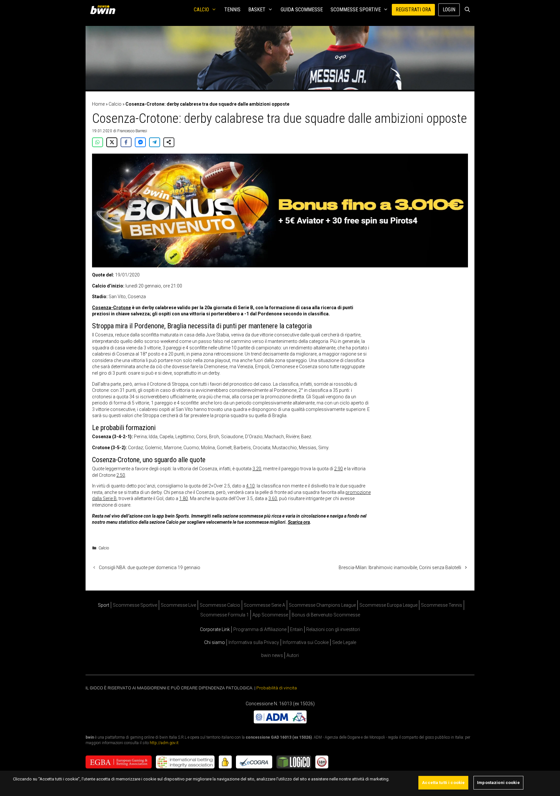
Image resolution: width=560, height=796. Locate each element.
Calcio (201, 9)
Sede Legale (344, 642)
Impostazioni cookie (498, 782)
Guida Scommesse (302, 9)
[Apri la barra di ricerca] (467, 9)
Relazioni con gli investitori (333, 629)
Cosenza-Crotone (111, 307)
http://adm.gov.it (164, 742)
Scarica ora (299, 522)
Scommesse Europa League (388, 605)
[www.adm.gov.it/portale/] (280, 721)
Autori (292, 655)
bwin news (272, 655)
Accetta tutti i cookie (443, 782)
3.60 (272, 498)
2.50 (120, 475)
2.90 (338, 468)
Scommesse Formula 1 (224, 614)
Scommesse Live (178, 605)
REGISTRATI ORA (413, 9)
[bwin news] (104, 9)
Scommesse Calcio (220, 605)
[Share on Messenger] (140, 142)
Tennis (232, 9)
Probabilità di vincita (276, 687)
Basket (256, 9)
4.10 (250, 485)
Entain (296, 629)
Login (449, 9)
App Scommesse (270, 614)
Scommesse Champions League (322, 605)
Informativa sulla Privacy (253, 642)
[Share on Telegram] (154, 142)
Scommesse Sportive (356, 9)
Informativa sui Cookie (306, 642)
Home (98, 104)
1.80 (183, 498)
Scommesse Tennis (441, 605)
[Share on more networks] (168, 142)
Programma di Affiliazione (259, 629)
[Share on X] (111, 142)
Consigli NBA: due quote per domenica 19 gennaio (149, 567)
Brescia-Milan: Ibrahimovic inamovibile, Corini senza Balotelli (400, 567)
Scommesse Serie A (264, 605)
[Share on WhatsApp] (97, 142)
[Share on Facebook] (126, 142)
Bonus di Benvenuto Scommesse (326, 614)
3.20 (256, 468)
